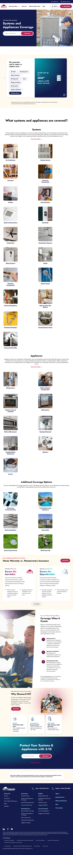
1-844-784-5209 (65, 788)
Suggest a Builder (43, 805)
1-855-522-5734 (44, 788)
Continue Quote (36, 762)
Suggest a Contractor (44, 813)
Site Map (6, 806)
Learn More (36, 604)
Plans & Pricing (25, 796)
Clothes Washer (16, 89)
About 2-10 (7, 793)
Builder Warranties (43, 796)
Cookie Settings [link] (7, 846)
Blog (44, 6)
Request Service (66, 1)
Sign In (56, 6)
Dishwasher (14, 86)
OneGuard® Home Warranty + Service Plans (13, 842)
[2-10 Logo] (4, 7)
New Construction (26, 817)
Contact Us (55, 1)
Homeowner (24, 793)
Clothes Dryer (15, 93)
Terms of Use (45, 846)
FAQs (5, 803)
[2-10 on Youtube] (12, 829)
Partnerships (59, 808)
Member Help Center (34, 6)
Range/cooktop (15, 82)
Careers (6, 796)
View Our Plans (35, 139)
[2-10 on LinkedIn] (4, 829)
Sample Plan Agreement (27, 802)
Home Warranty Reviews (10, 801)
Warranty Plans (13, 6)
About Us (24, 6)
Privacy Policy (37, 846)
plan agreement (47, 676)
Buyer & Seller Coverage (27, 811)
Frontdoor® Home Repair (9, 840)
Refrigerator (15, 79)
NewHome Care (42, 802)
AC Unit (13, 71)
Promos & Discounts (26, 805)
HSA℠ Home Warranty (40, 840)
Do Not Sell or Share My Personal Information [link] (22, 846)
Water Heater (15, 75)
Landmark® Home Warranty (53, 840)
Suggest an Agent (26, 822)
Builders (40, 793)
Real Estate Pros (25, 808)
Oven (24, 79)
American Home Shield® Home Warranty (25, 840)
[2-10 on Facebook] (8, 829)
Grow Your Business (43, 811)
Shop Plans (67, 6)
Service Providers (43, 808)
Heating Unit (24, 71)
